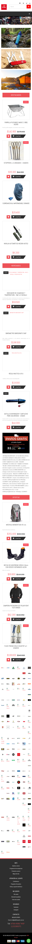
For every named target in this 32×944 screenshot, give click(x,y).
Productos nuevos (16, 871)
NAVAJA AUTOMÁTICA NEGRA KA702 (16, 243)
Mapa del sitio (16, 873)
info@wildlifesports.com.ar (17, 920)
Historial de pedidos (16, 897)
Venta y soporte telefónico (16, 886)
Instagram (16, 909)
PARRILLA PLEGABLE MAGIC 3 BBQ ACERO (16, 123)
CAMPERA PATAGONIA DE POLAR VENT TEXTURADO (16, 606)
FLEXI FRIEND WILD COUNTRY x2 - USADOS (16, 647)
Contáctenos (16, 881)
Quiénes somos (16, 866)
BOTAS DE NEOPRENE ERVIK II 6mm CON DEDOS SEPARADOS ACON (16, 566)
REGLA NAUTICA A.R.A (16, 373)
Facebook (16, 907)
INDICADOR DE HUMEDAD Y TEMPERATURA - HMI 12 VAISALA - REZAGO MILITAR (16, 295)
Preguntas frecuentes (16, 884)
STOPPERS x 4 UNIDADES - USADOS (16, 163)
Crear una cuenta (16, 899)
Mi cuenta (16, 894)
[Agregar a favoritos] (8, 136)
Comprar (18, 136)
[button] (2, 21)
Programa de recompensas (16, 868)
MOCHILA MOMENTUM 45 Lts (16, 525)
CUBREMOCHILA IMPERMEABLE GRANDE (16, 203)
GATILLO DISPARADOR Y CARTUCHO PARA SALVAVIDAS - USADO (16, 415)
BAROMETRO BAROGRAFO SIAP (16, 333)
